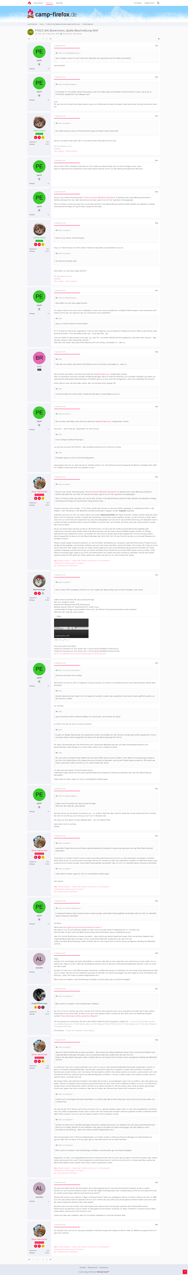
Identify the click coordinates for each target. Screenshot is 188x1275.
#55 (156, 901)
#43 (156, 116)
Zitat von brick (64, 414)
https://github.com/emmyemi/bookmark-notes (81, 927)
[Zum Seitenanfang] (185, 1272)
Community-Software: (94, 1272)
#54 (156, 836)
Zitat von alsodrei (65, 996)
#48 (156, 352)
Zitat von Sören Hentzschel (68, 670)
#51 (156, 575)
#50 (156, 477)
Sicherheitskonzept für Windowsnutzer (91, 654)
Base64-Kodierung (101, 374)
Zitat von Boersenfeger (67, 84)
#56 (156, 953)
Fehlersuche (70, 654)
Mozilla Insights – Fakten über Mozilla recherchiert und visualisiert (81, 560)
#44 (156, 160)
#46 (156, 223)
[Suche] (158, 3)
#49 (156, 407)
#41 (156, 46)
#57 (156, 989)
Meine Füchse (59, 654)
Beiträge (32, 68)
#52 (156, 663)
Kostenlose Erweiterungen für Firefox (68, 563)
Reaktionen (33, 142)
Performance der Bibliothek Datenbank (99, 197)
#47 (156, 291)
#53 (156, 789)
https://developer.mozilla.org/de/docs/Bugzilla (79, 1016)
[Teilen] (159, 38)
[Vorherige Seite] (29, 38)
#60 (156, 1225)
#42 (156, 77)
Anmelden (138, 3)
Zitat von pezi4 (64, 123)
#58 (156, 1040)
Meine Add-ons (71, 151)
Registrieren (149, 3)
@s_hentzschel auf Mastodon (65, 565)
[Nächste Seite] (50, 38)
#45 (156, 192)
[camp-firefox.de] (94, 13)
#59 (156, 1182)
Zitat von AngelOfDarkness (68, 53)
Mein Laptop (59, 151)
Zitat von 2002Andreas (67, 298)
